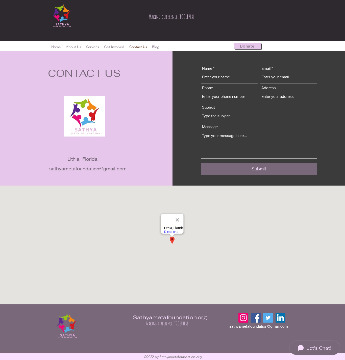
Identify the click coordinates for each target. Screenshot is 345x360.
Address (268, 88)
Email (265, 68)
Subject (208, 107)
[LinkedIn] (280, 318)
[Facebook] (256, 318)
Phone (207, 88)
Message (210, 127)
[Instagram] (243, 318)
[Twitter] (268, 318)
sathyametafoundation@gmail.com (88, 168)
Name (207, 68)
